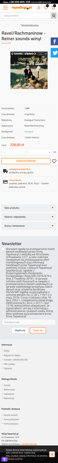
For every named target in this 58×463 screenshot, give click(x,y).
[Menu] (5, 7)
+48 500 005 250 (19, 1)
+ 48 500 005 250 (29, 444)
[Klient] (38, 7)
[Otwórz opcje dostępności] (4, 459)
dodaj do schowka (54, 161)
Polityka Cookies (14, 458)
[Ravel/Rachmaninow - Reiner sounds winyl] (29, 70)
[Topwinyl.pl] (22, 8)
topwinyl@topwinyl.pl (41, 2)
